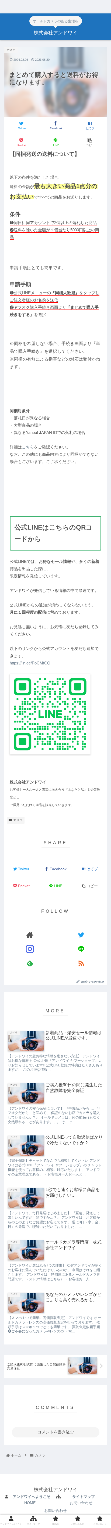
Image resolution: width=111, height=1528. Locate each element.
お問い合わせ (81, 1503)
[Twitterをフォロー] (81, 935)
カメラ (18, 820)
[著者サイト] (29, 935)
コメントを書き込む (55, 1432)
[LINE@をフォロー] (81, 949)
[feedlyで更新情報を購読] (29, 963)
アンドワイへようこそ (31, 1496)
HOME (30, 1503)
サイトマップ (83, 1496)
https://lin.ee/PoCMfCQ (30, 663)
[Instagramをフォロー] (29, 949)
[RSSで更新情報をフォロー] (81, 963)
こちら (28, 447)
